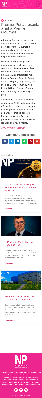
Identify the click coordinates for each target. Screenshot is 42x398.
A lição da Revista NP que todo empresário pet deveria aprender (20, 187)
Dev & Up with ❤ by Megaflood (21, 395)
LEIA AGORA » (10, 209)
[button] (38, 4)
